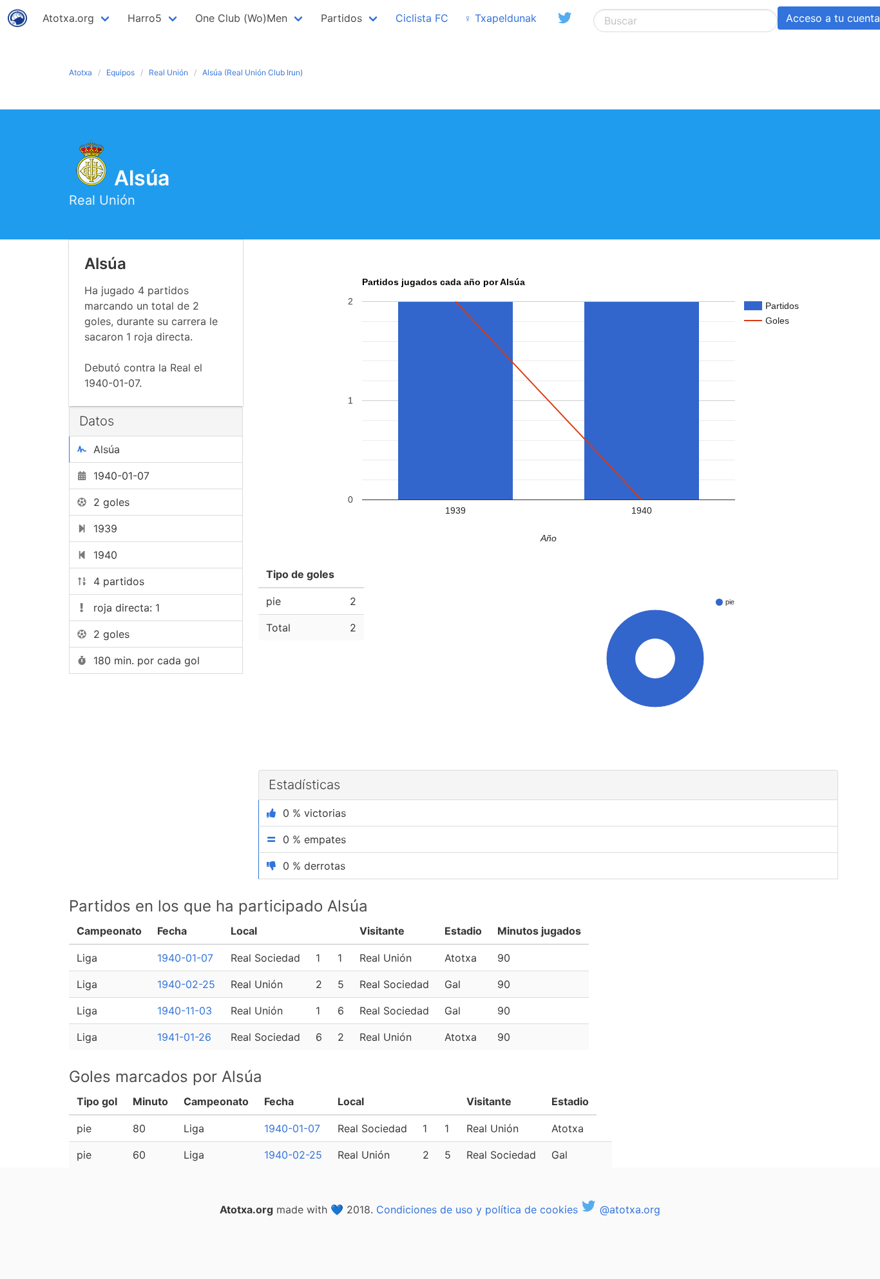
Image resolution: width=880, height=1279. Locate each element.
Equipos (120, 72)
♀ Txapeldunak (500, 18)
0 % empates (314, 839)
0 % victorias (314, 813)
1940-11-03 (184, 1010)
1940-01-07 (185, 957)
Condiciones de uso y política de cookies (477, 1209)
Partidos (341, 18)
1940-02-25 (186, 984)
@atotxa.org (628, 1209)
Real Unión (168, 72)
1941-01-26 (184, 1037)
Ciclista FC (422, 18)
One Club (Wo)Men (241, 18)
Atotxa (80, 72)
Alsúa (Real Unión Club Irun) (252, 72)
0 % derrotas (314, 865)
